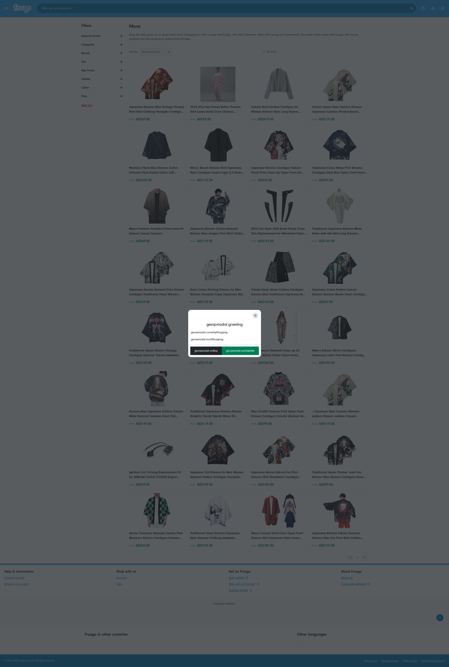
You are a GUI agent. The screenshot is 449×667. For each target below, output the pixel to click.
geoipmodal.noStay (206, 350)
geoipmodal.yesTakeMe (240, 350)
